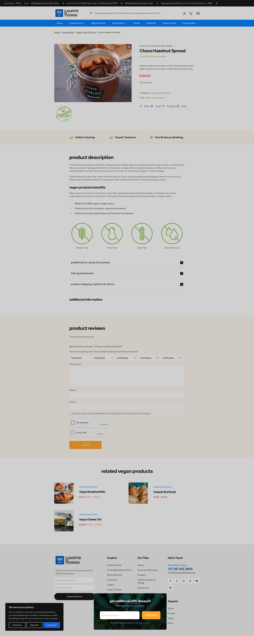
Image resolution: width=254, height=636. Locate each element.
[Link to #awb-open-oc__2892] (198, 13)
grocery (161, 97)
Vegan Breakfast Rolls (92, 491)
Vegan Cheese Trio (90, 519)
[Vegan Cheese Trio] (64, 511)
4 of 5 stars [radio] (145, 358)
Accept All (51, 625)
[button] (129, 46)
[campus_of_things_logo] (66, 9)
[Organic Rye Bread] (138, 484)
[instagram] (183, 580)
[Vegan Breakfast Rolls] (64, 484)
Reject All (34, 625)
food (154, 97)
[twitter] (177, 580)
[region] (34, 617)
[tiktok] (190, 580)
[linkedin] (170, 587)
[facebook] (170, 580)
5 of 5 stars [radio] (168, 358)
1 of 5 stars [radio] (76, 358)
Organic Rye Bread (164, 491)
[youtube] (196, 580)
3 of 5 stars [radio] (122, 358)
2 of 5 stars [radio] (99, 358)
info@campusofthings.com (181, 572)
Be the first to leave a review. (153, 56)
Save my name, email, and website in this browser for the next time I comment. (111, 413)
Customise (17, 625)
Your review (75, 364)
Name (73, 390)
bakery (148, 97)
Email (72, 401)
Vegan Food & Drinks (161, 93)
